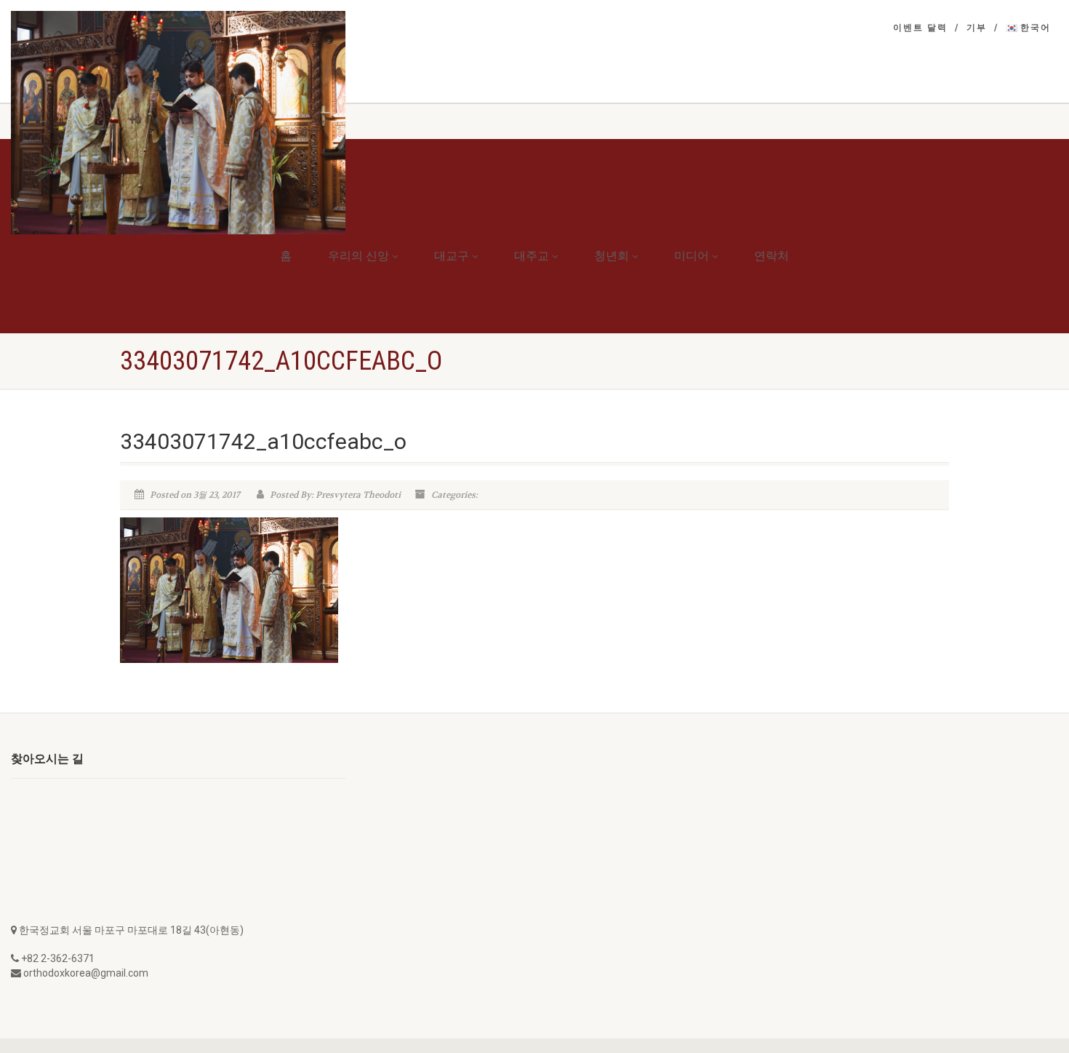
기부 (976, 28)
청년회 (611, 256)
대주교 (531, 256)
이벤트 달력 (920, 28)
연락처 (771, 256)
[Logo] (178, 122)
